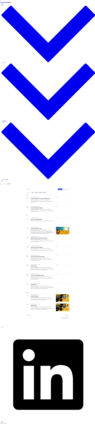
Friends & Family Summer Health (38, 256)
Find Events (60, 189)
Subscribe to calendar (65, 317)
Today (29, 192)
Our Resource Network (5, 179)
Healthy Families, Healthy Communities (39, 238)
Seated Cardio (34, 266)
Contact (2, 180)
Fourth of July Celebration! (36, 219)
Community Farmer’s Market (37, 207)
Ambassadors (4, 120)
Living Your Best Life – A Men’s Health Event (40, 198)
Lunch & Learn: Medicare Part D (37, 275)
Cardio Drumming (34, 296)
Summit (2, 4)
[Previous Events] (26, 192)
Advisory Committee (5, 121)
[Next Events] (27, 192)
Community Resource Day (36, 228)
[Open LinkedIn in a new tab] (48, 421)
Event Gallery (4, 62)
